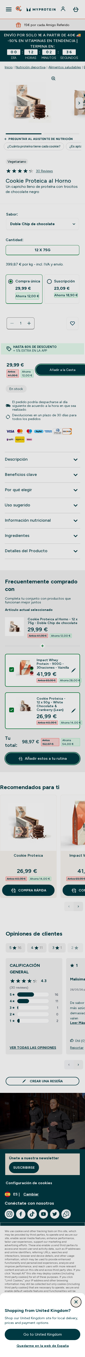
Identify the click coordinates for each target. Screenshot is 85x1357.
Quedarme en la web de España (43, 1346)
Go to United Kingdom (42, 1334)
